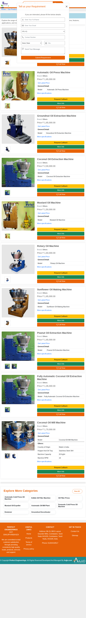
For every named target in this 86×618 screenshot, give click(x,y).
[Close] (66, 6)
